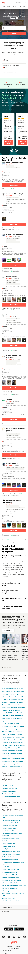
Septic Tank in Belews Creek (9, 867)
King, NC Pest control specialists (10, 723)
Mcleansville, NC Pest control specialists (13, 758)
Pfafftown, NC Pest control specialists (12, 740)
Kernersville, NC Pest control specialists (12, 699)
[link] (5, 137)
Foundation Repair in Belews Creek (11, 796)
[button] (4, 219)
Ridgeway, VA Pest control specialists (12, 766)
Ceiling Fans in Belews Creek (9, 883)
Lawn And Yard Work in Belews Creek (12, 831)
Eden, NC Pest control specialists (11, 764)
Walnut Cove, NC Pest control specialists (13, 691)
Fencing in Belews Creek (8, 846)
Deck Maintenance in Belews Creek (11, 820)
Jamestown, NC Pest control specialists (12, 742)
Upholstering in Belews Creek (9, 891)
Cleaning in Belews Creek (8, 843)
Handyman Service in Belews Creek (11, 857)
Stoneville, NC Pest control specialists (12, 734)
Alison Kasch (5, 646)
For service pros (5, 911)
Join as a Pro (18, 2)
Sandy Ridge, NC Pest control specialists (13, 726)
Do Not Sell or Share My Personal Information (14, 950)
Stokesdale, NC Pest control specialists (12, 688)
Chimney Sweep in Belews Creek (10, 869)
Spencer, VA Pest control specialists (11, 756)
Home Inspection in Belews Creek (11, 794)
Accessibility (13, 948)
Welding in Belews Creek (8, 898)
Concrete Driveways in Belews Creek (11, 880)
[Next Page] (25, 539)
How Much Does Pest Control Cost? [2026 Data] (10, 650)
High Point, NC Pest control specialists (12, 731)
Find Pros (14, 34)
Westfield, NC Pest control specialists (12, 750)
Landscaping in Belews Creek (9, 872)
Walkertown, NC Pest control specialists (12, 697)
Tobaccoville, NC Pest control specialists (13, 737)
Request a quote (8, 142)
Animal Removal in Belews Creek (11, 786)
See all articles (8, 630)
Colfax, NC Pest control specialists (11, 710)
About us (4, 920)
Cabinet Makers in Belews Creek (10, 901)
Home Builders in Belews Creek (10, 859)
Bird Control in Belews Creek (9, 788)
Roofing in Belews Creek (8, 841)
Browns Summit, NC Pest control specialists (13, 745)
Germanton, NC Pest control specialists (12, 702)
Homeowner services (7, 907)
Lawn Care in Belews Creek (9, 791)
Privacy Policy (18, 946)
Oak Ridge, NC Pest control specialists (12, 694)
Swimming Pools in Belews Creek (10, 877)
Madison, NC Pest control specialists (12, 705)
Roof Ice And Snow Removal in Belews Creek (14, 885)
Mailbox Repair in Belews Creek (10, 838)
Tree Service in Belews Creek (9, 825)
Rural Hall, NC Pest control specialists (12, 718)
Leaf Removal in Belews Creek (10, 823)
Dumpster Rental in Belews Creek (11, 851)
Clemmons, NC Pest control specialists (12, 761)
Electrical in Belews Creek (9, 828)
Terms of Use (10, 946)
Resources (4, 915)
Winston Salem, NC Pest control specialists (13, 707)
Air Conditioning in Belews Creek (10, 875)
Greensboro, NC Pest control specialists (12, 715)
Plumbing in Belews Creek (9, 849)
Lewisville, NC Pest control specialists (12, 753)
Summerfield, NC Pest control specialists (13, 713)
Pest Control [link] (5, 6)
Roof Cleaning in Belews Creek (10, 888)
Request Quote (14, 185)
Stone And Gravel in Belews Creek (11, 854)
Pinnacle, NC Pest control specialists (12, 748)
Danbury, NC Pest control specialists (12, 729)
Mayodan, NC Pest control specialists (12, 721)
